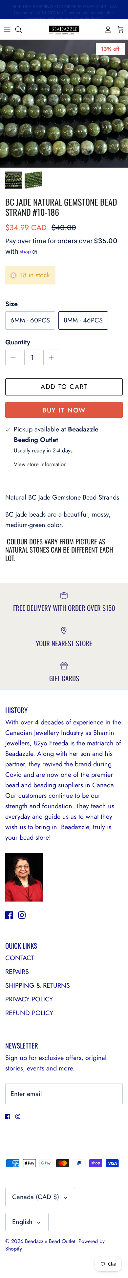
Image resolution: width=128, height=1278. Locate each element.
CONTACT (19, 958)
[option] (64, 104)
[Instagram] (22, 915)
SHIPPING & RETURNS (37, 985)
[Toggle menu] (7, 29)
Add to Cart (64, 387)
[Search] (21, 29)
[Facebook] (9, 915)
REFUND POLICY (29, 1013)
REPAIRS (17, 972)
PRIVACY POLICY (29, 999)
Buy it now (64, 410)
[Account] (106, 29)
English (22, 1222)
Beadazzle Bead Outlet (50, 1241)
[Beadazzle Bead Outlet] (64, 29)
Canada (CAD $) (35, 1197)
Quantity (17, 342)
